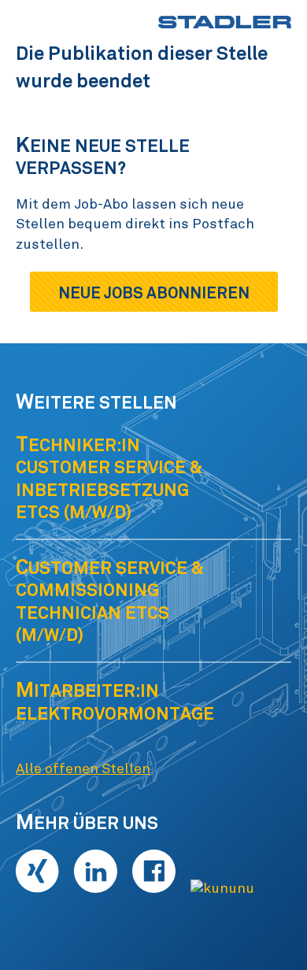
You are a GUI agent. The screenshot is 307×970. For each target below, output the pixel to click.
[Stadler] (224, 22)
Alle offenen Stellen (83, 769)
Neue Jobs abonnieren (154, 293)
